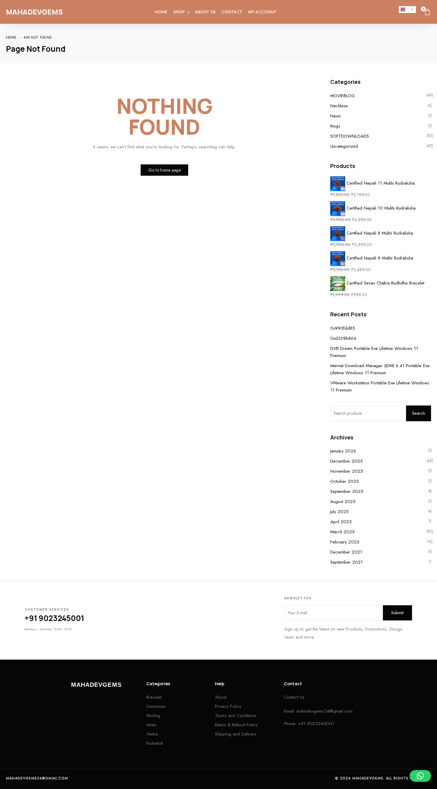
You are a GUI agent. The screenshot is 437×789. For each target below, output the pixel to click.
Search (418, 413)
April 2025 (341, 521)
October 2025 (344, 481)
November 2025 (346, 471)
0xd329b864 (343, 338)
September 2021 (346, 562)
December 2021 (346, 552)
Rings (335, 126)
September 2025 (346, 491)
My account (262, 12)
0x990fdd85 (342, 328)
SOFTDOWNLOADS (349, 136)
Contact (231, 12)
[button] (420, 776)
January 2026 (343, 451)
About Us (205, 12)
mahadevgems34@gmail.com (324, 711)
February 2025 (344, 542)
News (335, 116)
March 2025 (342, 532)
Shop (179, 12)
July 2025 (339, 511)
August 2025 (343, 501)
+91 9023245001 (54, 618)
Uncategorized (344, 146)
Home (161, 12)
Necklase (339, 106)
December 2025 (346, 461)
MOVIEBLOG (342, 95)
